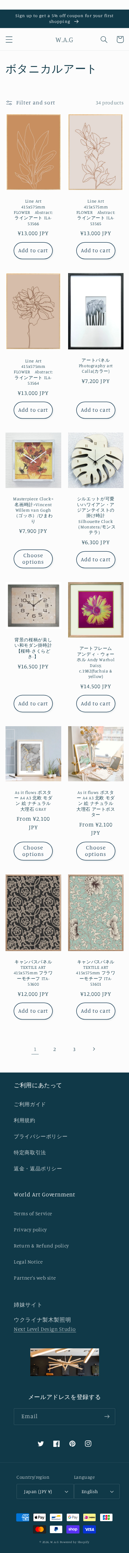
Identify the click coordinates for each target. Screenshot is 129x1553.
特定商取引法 (30, 1152)
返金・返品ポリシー (38, 1168)
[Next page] (93, 1049)
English (90, 1491)
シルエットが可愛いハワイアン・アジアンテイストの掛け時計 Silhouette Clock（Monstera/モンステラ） (96, 515)
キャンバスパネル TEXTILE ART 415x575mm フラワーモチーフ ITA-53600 (33, 973)
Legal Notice (28, 1262)
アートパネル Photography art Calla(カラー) (96, 366)
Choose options (33, 558)
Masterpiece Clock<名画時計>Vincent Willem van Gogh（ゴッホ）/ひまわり (33, 510)
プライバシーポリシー (40, 1136)
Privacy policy (30, 1229)
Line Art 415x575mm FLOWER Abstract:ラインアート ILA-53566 (33, 212)
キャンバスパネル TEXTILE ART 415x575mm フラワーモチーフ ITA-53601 (95, 973)
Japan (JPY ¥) (38, 1491)
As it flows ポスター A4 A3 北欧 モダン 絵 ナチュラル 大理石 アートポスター (95, 803)
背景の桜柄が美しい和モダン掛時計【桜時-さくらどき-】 (33, 648)
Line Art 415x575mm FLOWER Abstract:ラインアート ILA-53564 (33, 372)
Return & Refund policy (41, 1245)
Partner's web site (35, 1278)
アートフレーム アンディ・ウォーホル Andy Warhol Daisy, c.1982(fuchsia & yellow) (96, 662)
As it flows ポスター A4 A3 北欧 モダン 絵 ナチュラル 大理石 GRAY (33, 801)
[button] (9, 39)
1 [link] (35, 1049)
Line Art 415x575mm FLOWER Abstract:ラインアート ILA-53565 (95, 212)
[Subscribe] (107, 1416)
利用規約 (24, 1120)
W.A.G (54, 1542)
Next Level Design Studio (45, 1329)
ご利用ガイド (30, 1104)
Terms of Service (33, 1213)
